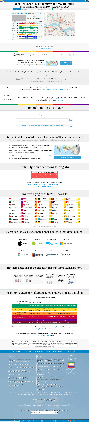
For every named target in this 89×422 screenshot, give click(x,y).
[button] (64, 20)
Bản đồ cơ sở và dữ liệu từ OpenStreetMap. (47, 384)
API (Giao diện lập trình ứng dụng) (17, 384)
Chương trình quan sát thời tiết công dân (46, 372)
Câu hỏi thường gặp (15, 374)
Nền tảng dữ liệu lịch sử (14, 385)
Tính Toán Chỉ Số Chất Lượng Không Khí (18, 378)
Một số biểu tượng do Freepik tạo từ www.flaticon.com (50, 379)
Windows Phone (51, 239)
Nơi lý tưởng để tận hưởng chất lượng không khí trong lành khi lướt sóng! (49, 387)
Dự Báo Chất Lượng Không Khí (16, 380)
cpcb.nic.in (73, 55)
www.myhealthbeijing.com (43, 335)
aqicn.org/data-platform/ (44, 186)
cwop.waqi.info (40, 374)
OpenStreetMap (67, 35)
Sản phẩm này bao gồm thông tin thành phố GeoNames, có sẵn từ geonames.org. (50, 367)
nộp (56, 412)
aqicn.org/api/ (61, 100)
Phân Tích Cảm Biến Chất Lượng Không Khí (19, 371)
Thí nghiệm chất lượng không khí (17, 370)
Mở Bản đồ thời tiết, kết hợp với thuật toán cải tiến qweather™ (49, 370)
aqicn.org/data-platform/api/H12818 (50, 99)
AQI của (19, 13)
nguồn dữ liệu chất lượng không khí (17, 377)
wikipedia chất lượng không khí (49, 327)
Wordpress (52, 251)
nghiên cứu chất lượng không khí (19, 365)
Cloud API (66, 250)
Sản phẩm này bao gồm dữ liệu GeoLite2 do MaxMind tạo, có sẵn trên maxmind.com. (50, 364)
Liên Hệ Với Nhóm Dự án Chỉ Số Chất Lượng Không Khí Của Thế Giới (22, 359)
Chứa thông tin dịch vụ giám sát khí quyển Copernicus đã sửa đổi (50, 376)
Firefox (37, 251)
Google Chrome (23, 251)
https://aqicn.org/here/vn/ (44, 75)
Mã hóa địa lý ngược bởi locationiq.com (46, 382)
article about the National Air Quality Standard (56, 89)
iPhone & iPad (23, 239)
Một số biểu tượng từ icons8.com (44, 381)
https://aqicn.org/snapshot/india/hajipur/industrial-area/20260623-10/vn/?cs (44, 81)
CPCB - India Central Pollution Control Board (44, 400)
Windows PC (66, 239)
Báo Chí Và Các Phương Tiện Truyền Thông (19, 361)
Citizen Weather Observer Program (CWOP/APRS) (44, 399)
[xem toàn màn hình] (40, 13)
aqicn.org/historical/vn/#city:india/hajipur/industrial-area (44, 184)
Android (37, 239)
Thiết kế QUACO (41, 389)
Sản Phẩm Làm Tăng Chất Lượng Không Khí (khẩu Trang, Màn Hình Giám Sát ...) (21, 382)
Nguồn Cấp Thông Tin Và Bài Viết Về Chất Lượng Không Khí (22, 368)
